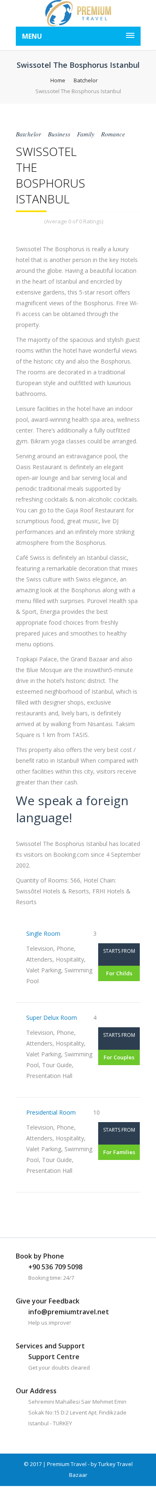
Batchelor (86, 80)
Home (57, 80)
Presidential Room (51, 1112)
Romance (113, 134)
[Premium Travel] (78, 13)
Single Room (43, 933)
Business (59, 134)
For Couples (119, 1057)
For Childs (119, 973)
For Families (119, 1152)
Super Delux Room (51, 1017)
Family (85, 134)
